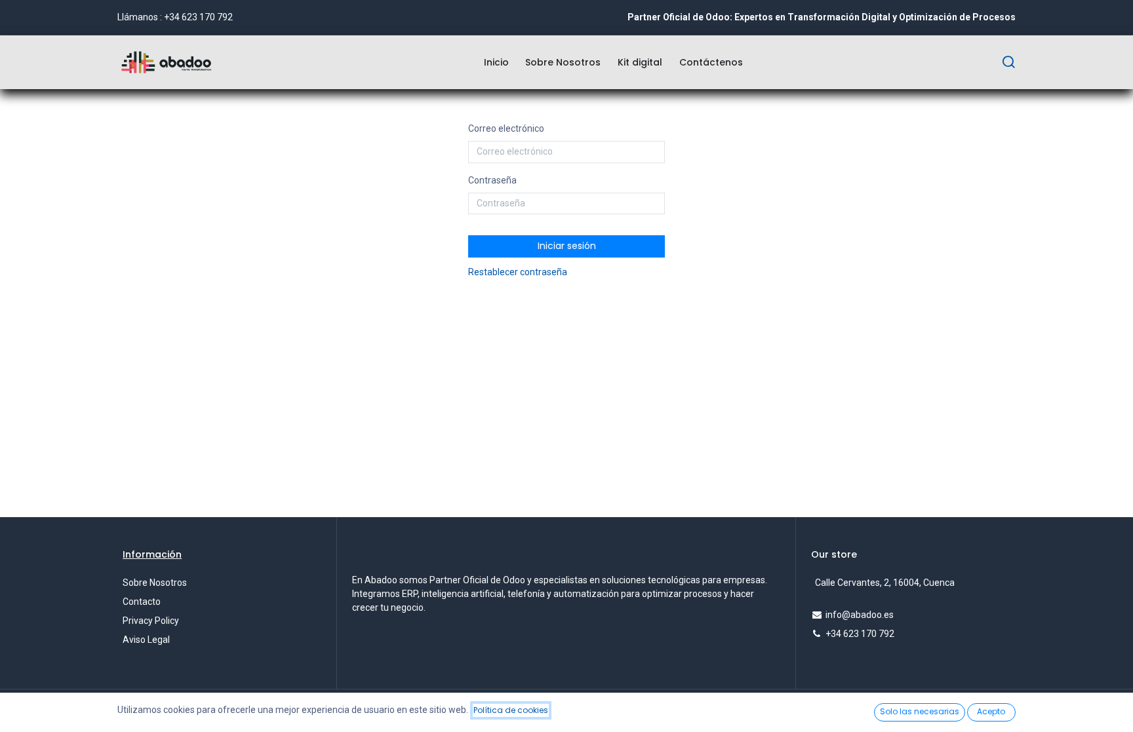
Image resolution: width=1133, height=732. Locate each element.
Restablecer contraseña (517, 272)
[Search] (1008, 62)
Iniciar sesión (567, 245)
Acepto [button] (991, 711)
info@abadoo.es (859, 614)
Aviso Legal (146, 639)
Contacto (142, 601)
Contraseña (492, 180)
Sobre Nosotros (155, 582)
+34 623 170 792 (859, 633)
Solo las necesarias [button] (919, 711)
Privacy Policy (151, 620)
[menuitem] (496, 62)
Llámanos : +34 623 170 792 (175, 17)
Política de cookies (510, 710)
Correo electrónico (506, 128)
